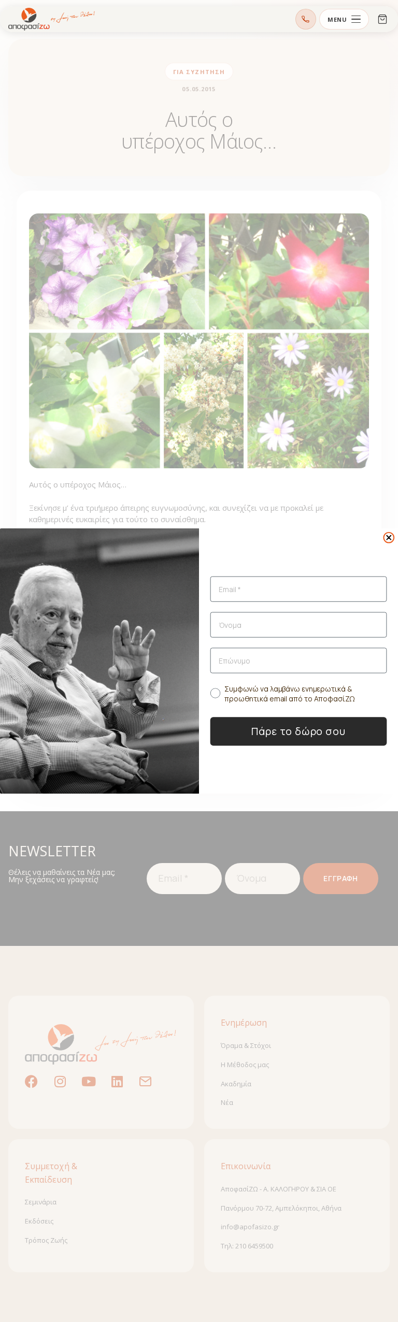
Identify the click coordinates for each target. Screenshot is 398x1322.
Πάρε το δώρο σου (298, 731)
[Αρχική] (51, 19)
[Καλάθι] (382, 19)
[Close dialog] (388, 538)
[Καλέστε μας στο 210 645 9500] (305, 19)
